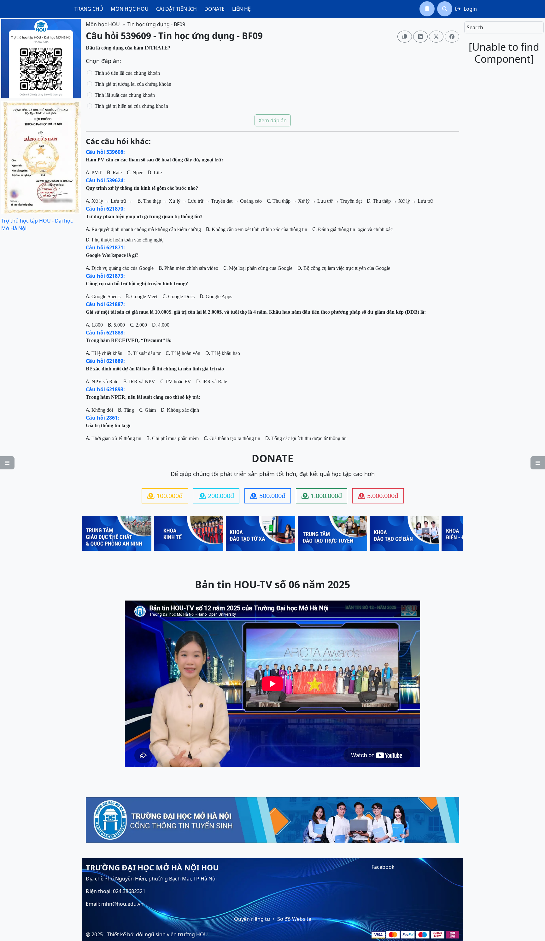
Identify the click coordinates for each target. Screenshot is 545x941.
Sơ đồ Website (294, 918)
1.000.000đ (322, 495)
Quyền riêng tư (252, 918)
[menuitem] (89, 8)
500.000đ (267, 495)
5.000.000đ (378, 495)
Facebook (383, 866)
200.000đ (216, 495)
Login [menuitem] (466, 8)
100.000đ (165, 495)
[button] (427, 8)
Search (475, 27)
